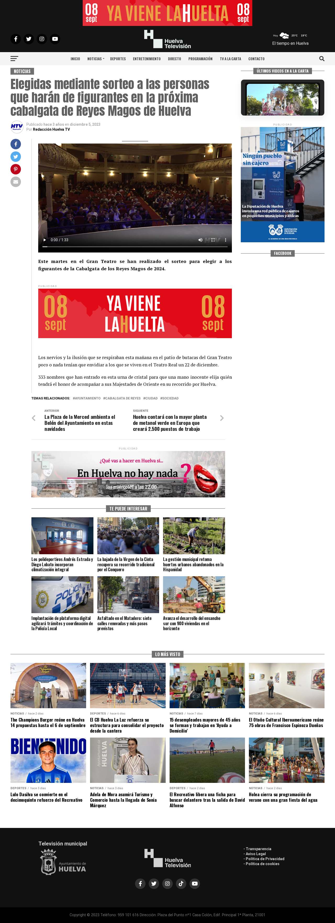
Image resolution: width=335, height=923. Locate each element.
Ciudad (151, 398)
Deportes (118, 58)
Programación (200, 58)
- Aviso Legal (254, 854)
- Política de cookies (261, 864)
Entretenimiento (147, 58)
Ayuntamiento (87, 398)
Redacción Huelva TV (51, 129)
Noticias (94, 58)
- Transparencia (257, 849)
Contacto (256, 58)
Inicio (75, 58)
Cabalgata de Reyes (123, 398)
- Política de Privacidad (263, 859)
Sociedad (170, 398)
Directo (174, 58)
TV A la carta (230, 58)
